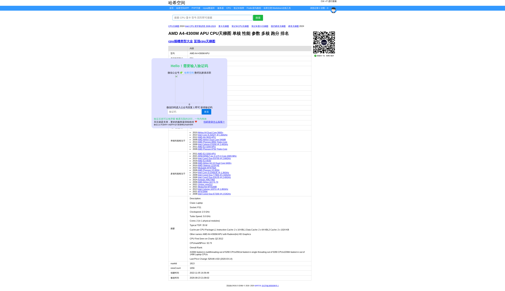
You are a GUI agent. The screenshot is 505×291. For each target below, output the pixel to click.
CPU (228, 8)
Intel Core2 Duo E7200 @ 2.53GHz (214, 194)
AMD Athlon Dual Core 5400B (212, 140)
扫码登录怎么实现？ (214, 122)
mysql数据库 (209, 8)
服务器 (220, 8)
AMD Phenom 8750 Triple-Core (212, 149)
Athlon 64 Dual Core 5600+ (210, 132)
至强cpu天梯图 (204, 41)
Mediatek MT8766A (207, 168)
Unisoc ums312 (205, 184)
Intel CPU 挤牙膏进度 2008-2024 (200, 26)
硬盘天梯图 (293, 26)
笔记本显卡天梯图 (259, 26)
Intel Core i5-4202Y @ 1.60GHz (213, 135)
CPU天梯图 (173, 26)
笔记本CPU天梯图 (240, 26)
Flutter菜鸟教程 (254, 8)
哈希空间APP (182, 8)
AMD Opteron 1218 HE (208, 165)
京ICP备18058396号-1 (270, 286)
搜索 (258, 17)
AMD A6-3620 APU (207, 137)
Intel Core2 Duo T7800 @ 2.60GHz (214, 175)
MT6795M (202, 191)
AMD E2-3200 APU (207, 147)
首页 (171, 8)
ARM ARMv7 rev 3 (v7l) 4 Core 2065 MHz (217, 156)
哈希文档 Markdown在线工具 (277, 8)
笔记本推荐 (239, 8)
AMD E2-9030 (204, 161)
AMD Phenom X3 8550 (208, 170)
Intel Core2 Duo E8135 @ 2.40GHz (214, 177)
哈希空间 (257, 286)
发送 (206, 111)
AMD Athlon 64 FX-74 (208, 182)
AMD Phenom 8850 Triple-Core (212, 142)
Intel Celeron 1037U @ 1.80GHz (213, 189)
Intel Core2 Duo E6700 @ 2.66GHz (214, 158)
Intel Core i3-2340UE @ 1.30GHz (213, 173)
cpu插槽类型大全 (180, 41)
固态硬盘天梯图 (278, 26)
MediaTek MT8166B (207, 187)
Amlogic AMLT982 (206, 180)
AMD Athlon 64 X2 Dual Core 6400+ (215, 163)
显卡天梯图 (223, 26)
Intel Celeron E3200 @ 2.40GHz (213, 144)
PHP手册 (196, 8)
